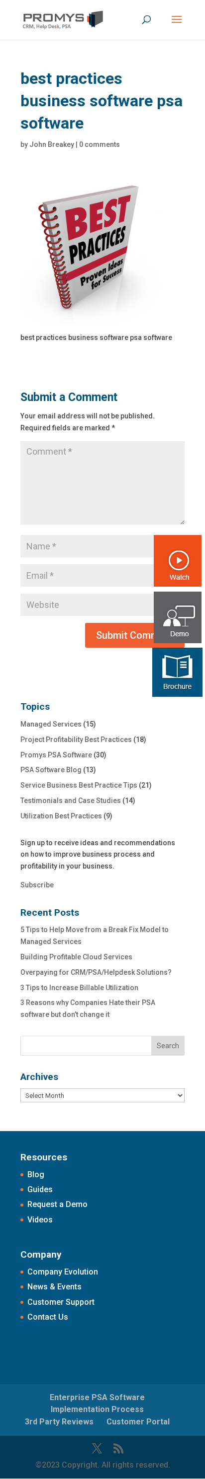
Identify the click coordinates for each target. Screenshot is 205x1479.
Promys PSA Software (56, 755)
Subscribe (37, 885)
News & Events (54, 1286)
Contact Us (47, 1317)
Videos (40, 1219)
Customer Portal (138, 1421)
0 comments (99, 144)
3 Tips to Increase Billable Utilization (79, 988)
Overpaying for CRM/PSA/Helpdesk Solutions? (96, 972)
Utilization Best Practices (61, 816)
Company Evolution (62, 1272)
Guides (40, 1189)
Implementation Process (97, 1409)
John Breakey (51, 144)
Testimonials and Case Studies (70, 801)
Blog (35, 1174)
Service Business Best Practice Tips (78, 785)
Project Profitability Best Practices (76, 739)
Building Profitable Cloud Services (76, 957)
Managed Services (51, 724)
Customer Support (61, 1302)
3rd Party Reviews (59, 1421)
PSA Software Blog (51, 770)
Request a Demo (57, 1204)
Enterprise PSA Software (97, 1397)
